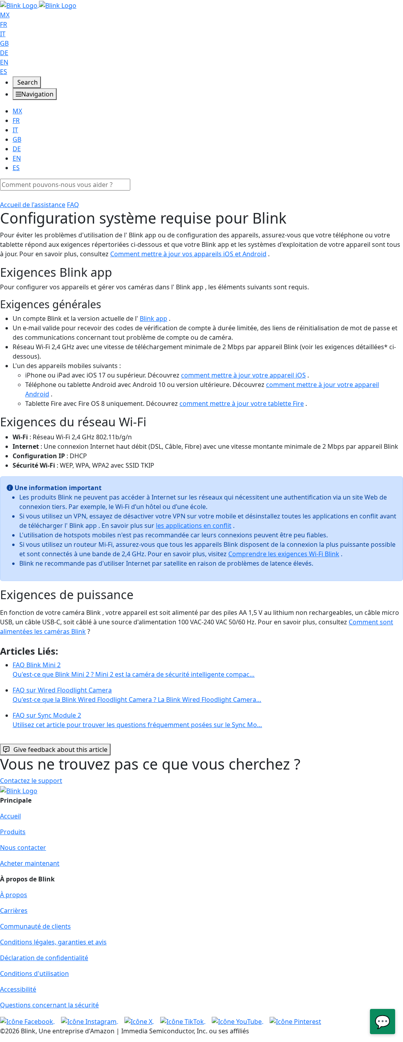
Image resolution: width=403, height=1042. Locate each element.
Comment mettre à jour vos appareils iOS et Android (188, 254)
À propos (13, 894)
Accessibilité (18, 989)
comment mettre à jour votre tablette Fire (241, 403)
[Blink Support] (38, 4)
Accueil (10, 816)
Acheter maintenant (29, 863)
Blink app (153, 318)
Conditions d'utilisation (34, 973)
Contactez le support (31, 780)
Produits (13, 831)
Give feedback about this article (60, 749)
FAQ (73, 204)
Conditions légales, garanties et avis (53, 942)
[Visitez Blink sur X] (139, 1020)
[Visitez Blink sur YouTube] (237, 1020)
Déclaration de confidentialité (44, 957)
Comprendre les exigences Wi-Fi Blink (283, 554)
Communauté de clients (35, 926)
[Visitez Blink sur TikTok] (182, 1020)
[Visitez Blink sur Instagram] (89, 1020)
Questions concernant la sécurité (49, 1005)
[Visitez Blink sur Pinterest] (295, 1020)
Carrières (14, 910)
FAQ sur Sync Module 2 (137, 720)
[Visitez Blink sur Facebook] (27, 1020)
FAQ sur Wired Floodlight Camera (137, 695)
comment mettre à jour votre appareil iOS (243, 375)
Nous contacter (23, 847)
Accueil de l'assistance (32, 204)
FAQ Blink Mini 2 (134, 670)
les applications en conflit (193, 525)
